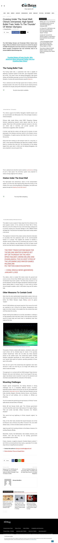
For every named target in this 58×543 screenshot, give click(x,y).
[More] (27, 32)
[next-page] (6, 511)
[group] (20, 342)
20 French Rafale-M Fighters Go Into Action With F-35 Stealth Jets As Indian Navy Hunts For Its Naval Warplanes (29, 471)
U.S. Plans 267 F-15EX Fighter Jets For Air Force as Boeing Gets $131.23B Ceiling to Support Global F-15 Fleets (20, 506)
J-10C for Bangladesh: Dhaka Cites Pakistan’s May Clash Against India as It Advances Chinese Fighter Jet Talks (46, 44)
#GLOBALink (9, 264)
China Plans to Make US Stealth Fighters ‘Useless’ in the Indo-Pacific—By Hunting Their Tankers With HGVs (47, 50)
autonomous (30, 170)
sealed (29, 300)
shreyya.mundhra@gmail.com (23, 448)
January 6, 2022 (11, 272)
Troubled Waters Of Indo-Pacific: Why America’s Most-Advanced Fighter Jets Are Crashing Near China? (20, 59)
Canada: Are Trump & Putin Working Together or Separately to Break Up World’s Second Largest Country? (32, 506)
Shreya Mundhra (7, 29)
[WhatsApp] (19, 460)
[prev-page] (4, 511)
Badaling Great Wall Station (19, 187)
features (30, 79)
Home (4, 16)
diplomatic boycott (14, 391)
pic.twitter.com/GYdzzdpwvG (17, 266)
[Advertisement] (19, 38)
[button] (20, 355)
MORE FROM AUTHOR (19, 491)
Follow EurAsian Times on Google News (14, 451)
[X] (4, 6)
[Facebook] (2, 6)
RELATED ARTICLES (8, 491)
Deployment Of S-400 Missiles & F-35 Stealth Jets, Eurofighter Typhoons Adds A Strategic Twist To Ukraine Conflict (10, 471)
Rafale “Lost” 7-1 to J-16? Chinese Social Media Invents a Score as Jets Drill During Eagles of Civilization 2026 (8, 504)
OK (52, 541)
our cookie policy (33, 539)
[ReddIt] (22, 460)
